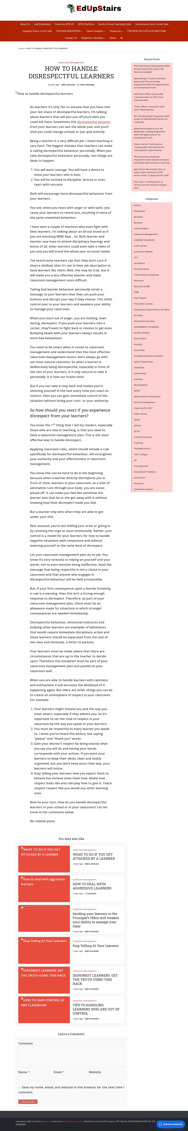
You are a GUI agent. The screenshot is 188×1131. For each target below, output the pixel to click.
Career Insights (95, 31)
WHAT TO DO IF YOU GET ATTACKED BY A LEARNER (94, 856)
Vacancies (115, 31)
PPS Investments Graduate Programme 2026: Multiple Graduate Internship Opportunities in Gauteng (151, 159)
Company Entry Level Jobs (37, 31)
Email (59, 1072)
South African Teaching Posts (114, 24)
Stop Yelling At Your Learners (96, 945)
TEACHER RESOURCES (68, 31)
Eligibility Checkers (92, 37)
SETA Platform (86, 24)
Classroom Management (71, 62)
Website (95, 1072)
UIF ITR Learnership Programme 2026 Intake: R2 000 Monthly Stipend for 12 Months (151, 119)
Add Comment (68, 84)
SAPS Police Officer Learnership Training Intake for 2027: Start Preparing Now (149, 97)
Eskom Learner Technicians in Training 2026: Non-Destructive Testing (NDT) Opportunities (149, 147)
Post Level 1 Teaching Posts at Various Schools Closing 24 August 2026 (150, 184)
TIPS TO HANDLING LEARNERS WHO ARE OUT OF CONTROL (96, 1009)
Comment (25, 1043)
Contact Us (71, 37)
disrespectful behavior (94, 122)
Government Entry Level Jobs (151, 24)
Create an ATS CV (64, 24)
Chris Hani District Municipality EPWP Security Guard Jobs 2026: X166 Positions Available (152, 69)
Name (24, 1072)
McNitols (66, 1121)
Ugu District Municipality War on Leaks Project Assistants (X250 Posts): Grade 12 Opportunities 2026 (151, 172)
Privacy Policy (77, 1121)
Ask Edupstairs (42, 24)
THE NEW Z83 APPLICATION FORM (146, 31)
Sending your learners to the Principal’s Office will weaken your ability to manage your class (96, 919)
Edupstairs (46, 1121)
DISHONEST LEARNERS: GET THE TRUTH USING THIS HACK (95, 979)
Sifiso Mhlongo (87, 84)
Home (113, 37)
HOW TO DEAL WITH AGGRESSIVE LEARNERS (92, 886)
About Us (25, 24)
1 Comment (90, 893)
